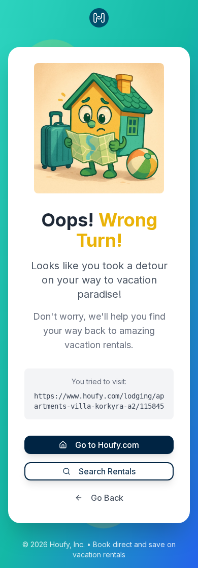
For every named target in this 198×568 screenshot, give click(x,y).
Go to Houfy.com (107, 445)
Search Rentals (107, 471)
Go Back (107, 498)
